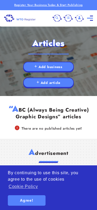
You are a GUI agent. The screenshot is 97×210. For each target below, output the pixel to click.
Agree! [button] (26, 200)
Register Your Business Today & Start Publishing (48, 5)
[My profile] (79, 18)
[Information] (68, 18)
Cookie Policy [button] (23, 186)
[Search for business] (57, 18)
